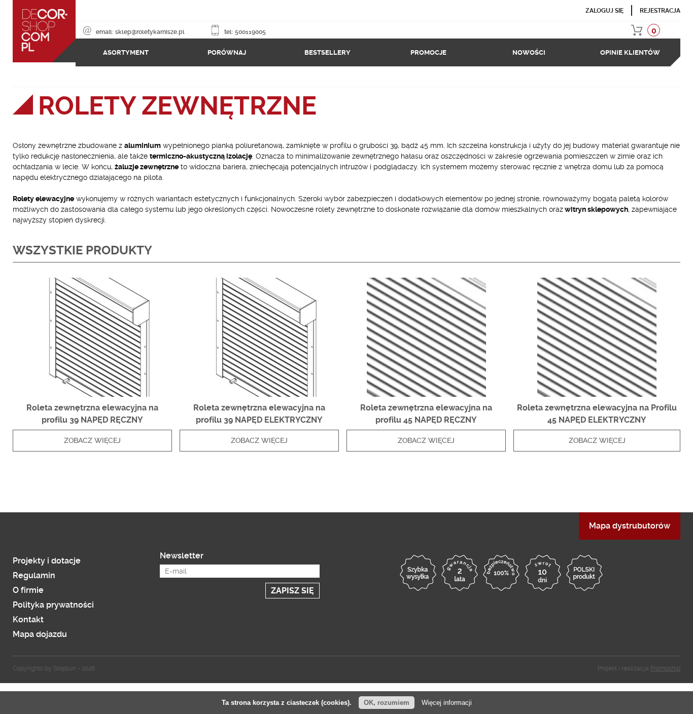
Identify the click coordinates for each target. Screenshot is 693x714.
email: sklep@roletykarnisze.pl (137, 31)
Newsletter (181, 551)
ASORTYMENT (126, 50)
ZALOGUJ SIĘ (604, 10)
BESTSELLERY (327, 50)
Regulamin (34, 571)
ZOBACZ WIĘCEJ (92, 436)
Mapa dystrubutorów (629, 522)
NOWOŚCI (528, 50)
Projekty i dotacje (47, 556)
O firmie (28, 586)
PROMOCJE (428, 50)
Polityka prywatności (53, 601)
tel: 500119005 (219, 31)
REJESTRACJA (660, 10)
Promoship (665, 664)
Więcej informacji (447, 702)
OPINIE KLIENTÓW (630, 50)
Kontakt (28, 615)
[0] (676, 31)
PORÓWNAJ (226, 50)
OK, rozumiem (386, 702)
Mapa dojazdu (40, 630)
